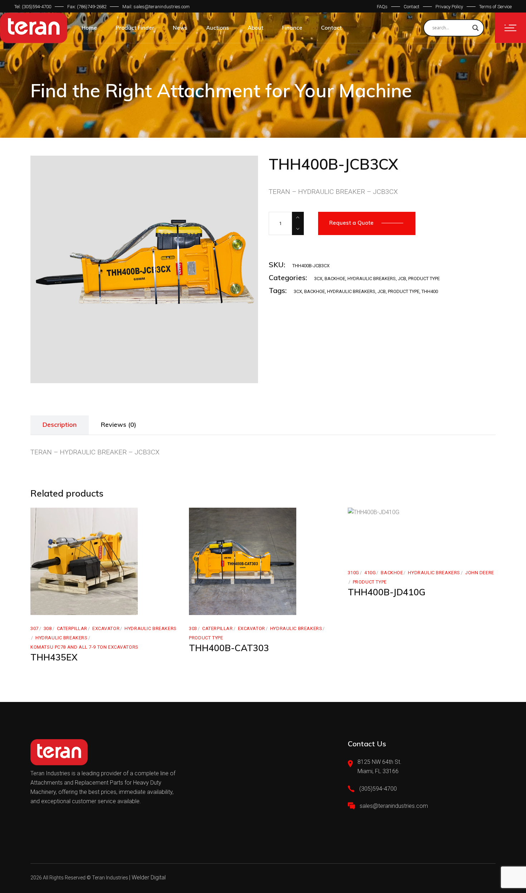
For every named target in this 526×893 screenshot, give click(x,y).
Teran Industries (110, 877)
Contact (411, 6)
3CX (318, 278)
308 (48, 628)
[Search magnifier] (476, 28)
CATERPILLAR (72, 628)
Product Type (424, 278)
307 (34, 628)
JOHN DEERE (479, 572)
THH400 (430, 291)
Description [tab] (60, 424)
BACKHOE (335, 278)
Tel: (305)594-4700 (32, 6)
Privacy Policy (449, 6)
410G (370, 572)
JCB (402, 278)
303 (193, 628)
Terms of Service (495, 6)
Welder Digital (149, 877)
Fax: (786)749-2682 (86, 6)
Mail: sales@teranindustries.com (156, 6)
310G (353, 572)
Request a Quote (351, 222)
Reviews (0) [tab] (118, 424)
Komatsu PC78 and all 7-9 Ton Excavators (84, 647)
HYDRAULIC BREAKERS (371, 278)
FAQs (382, 6)
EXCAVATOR (106, 628)
